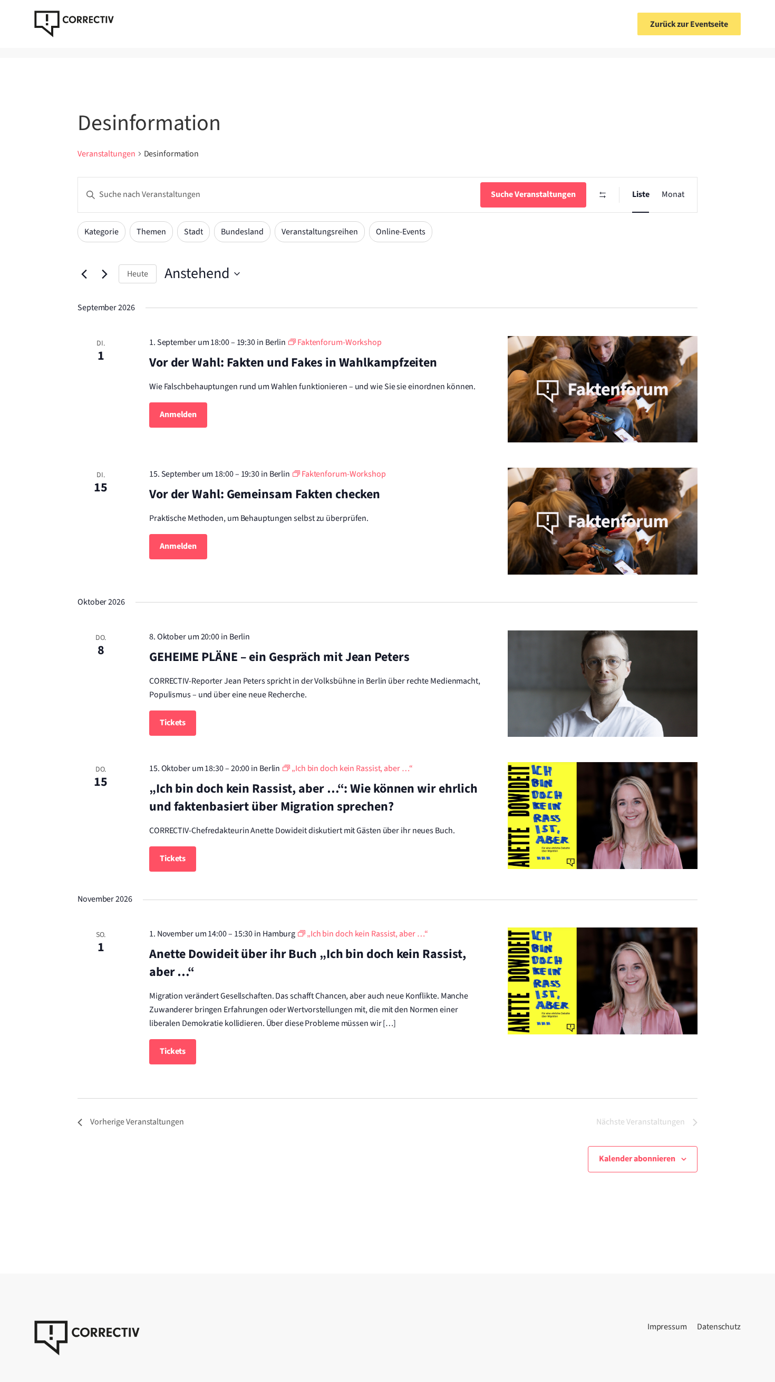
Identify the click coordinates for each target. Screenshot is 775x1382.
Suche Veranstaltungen (533, 194)
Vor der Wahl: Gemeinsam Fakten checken (264, 494)
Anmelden (178, 414)
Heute (137, 274)
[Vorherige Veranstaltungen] (84, 274)
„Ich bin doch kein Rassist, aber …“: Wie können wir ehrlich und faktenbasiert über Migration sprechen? (313, 797)
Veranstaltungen (106, 154)
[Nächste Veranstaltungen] (104, 274)
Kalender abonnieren (637, 1158)
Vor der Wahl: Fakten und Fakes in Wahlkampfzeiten (293, 362)
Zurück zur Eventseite (689, 24)
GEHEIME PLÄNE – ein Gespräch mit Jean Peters (279, 657)
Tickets (173, 722)
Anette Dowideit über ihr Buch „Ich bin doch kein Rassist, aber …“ (307, 963)
